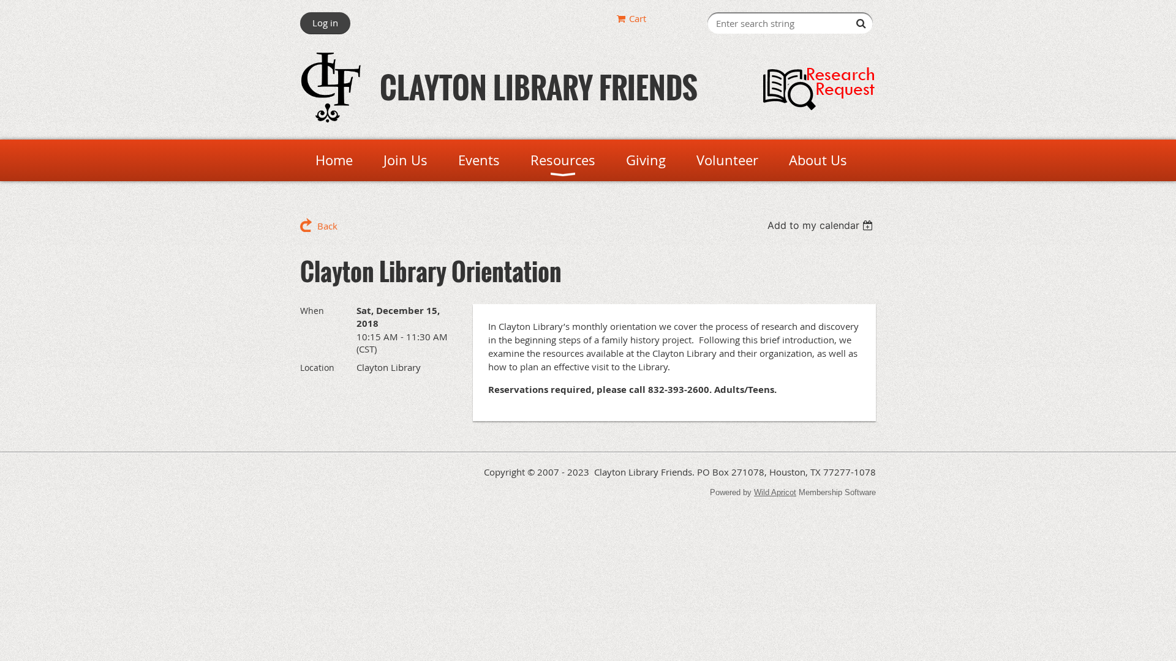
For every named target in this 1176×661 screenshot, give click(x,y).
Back (327, 226)
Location (317, 367)
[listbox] (821, 225)
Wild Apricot (775, 492)
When (312, 310)
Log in (325, 23)
